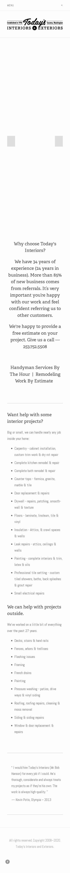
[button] (11, 141)
